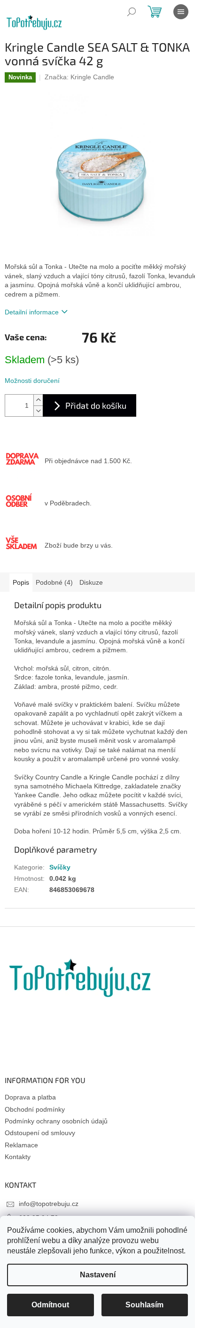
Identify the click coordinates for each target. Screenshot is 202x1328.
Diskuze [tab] (91, 582)
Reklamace (21, 1145)
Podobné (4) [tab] (54, 582)
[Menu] (180, 11)
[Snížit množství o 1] (38, 410)
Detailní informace (32, 312)
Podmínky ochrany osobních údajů (56, 1121)
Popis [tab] (21, 582)
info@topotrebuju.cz (48, 1203)
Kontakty (18, 1156)
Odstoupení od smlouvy (40, 1133)
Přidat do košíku (95, 405)
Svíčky (59, 867)
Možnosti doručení (32, 380)
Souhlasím (144, 1305)
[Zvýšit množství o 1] (38, 400)
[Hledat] (131, 11)
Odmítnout (50, 1305)
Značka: (79, 77)
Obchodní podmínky (35, 1109)
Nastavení (98, 1275)
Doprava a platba (30, 1097)
